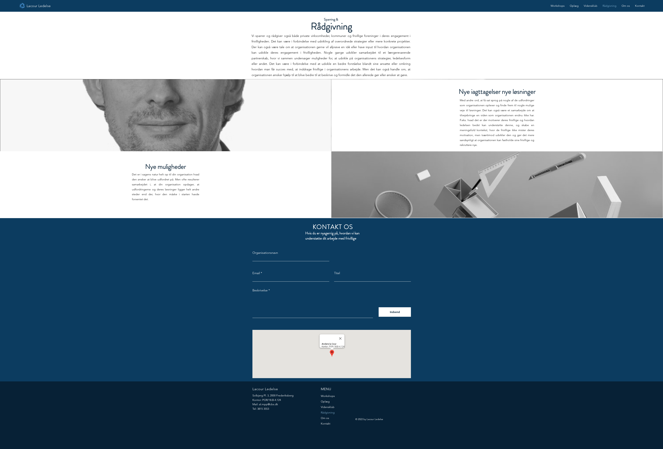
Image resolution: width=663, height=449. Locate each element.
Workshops (328, 396)
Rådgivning (328, 412)
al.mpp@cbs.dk (268, 404)
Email (256, 273)
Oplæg (325, 401)
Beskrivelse (260, 290)
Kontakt (325, 423)
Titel (337, 273)
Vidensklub (327, 407)
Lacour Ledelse (39, 6)
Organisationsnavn (265, 252)
